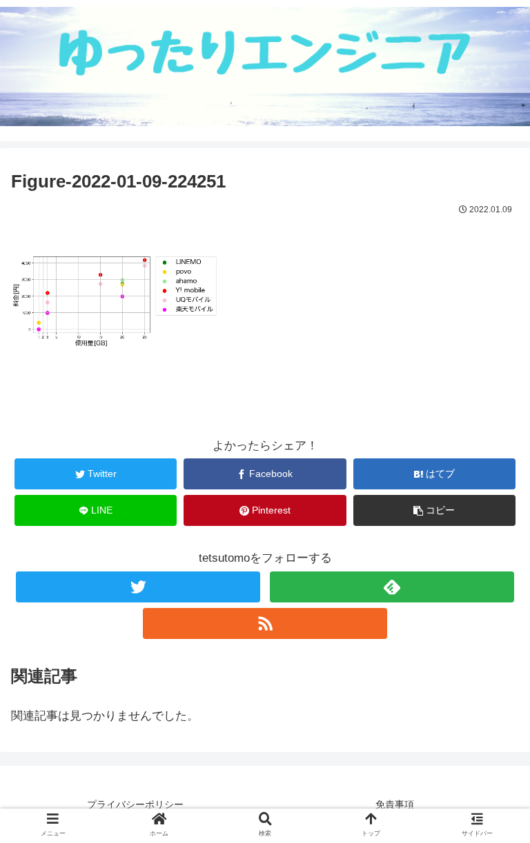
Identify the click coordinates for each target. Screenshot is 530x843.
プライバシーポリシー (135, 804)
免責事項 (394, 804)
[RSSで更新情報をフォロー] (264, 623)
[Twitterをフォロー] (137, 586)
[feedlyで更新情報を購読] (391, 586)
